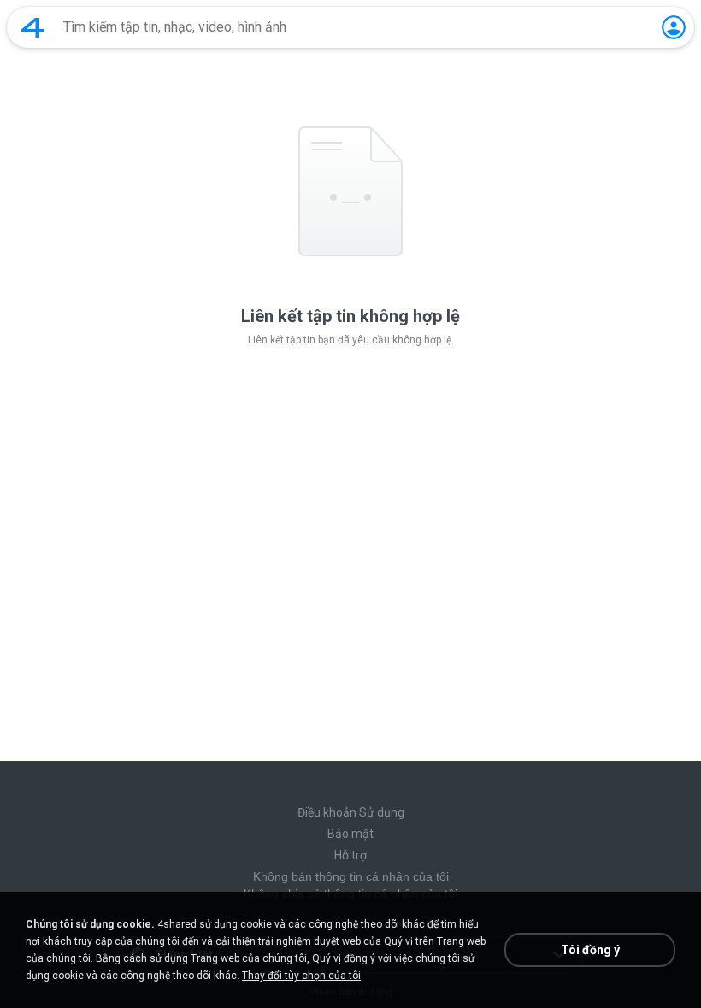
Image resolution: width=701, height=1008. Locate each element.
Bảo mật (350, 834)
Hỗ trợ (350, 855)
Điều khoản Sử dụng (350, 812)
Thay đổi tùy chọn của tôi (301, 976)
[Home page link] (32, 27)
